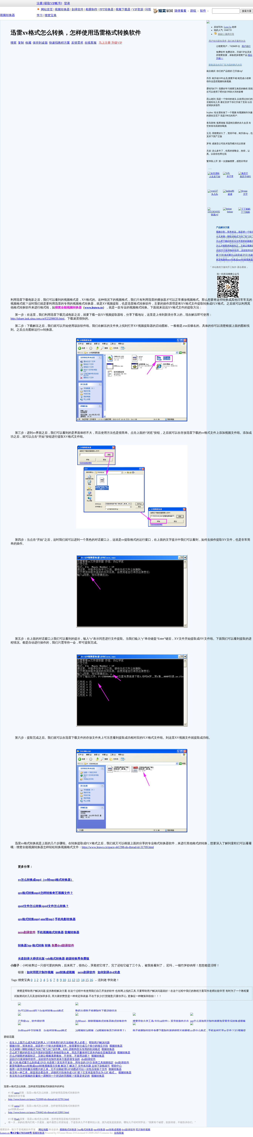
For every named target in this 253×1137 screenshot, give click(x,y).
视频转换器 (62, 9)
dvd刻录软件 (88, 1059)
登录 (67, 3)
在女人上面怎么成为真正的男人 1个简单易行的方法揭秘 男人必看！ (48, 1042)
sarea (16, 1092)
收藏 (28, 42)
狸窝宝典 (50, 15)
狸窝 (13, 42)
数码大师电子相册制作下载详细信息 (96, 1010)
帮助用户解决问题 (99, 1042)
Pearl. (17, 1119)
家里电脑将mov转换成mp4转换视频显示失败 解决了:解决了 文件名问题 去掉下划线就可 (59, 1065)
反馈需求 (77, 42)
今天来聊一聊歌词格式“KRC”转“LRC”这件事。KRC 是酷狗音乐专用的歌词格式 (54, 1049)
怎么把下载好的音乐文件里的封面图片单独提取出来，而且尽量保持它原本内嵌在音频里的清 (62, 1052)
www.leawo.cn (94, 307)
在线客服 (90, 42)
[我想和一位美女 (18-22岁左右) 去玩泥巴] (208, 22)
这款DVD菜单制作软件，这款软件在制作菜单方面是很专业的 (44, 1059)
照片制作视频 (143, 1129)
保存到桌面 (40, 42)
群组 (193, 10)
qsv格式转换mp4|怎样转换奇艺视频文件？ (45, 892)
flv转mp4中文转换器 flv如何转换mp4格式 (42, 1030)
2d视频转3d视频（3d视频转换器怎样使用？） (101, 1030)
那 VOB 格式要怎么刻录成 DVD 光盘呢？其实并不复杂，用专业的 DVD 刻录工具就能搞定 (61, 1062)
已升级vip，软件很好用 (31, 1021)
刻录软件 (78, 9)
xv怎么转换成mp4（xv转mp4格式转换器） (46, 879)
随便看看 (180, 10)
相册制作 (91, 9)
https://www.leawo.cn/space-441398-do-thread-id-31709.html (118, 847)
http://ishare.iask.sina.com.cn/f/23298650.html (37, 318)
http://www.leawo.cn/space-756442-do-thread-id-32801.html (38, 1112)
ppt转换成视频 (113, 1129)
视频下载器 (123, 9)
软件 (203, 10)
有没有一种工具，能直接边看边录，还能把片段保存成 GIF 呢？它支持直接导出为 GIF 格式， (63, 1072)
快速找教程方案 (59, 42)
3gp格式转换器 (85, 1129)
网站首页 (47, 9)
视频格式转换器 (68, 1129)
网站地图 (43, 1129)
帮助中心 (116, 1065)
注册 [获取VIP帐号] (49, 3)
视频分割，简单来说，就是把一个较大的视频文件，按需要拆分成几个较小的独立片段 (58, 1045)
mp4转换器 (99, 1129)
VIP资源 (137, 9)
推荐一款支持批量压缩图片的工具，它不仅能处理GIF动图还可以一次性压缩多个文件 (58, 1069)
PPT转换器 (106, 9)
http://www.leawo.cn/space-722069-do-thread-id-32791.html (38, 1099)
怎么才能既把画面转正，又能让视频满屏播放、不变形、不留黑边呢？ (49, 1055)
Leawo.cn (5, 1132)
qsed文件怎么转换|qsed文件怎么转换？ (43, 906)
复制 (21, 42)
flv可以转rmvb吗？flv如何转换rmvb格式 (41, 1010)
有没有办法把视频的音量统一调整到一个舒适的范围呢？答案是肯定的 (49, 1075)
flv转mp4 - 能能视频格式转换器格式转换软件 (101, 1021)
